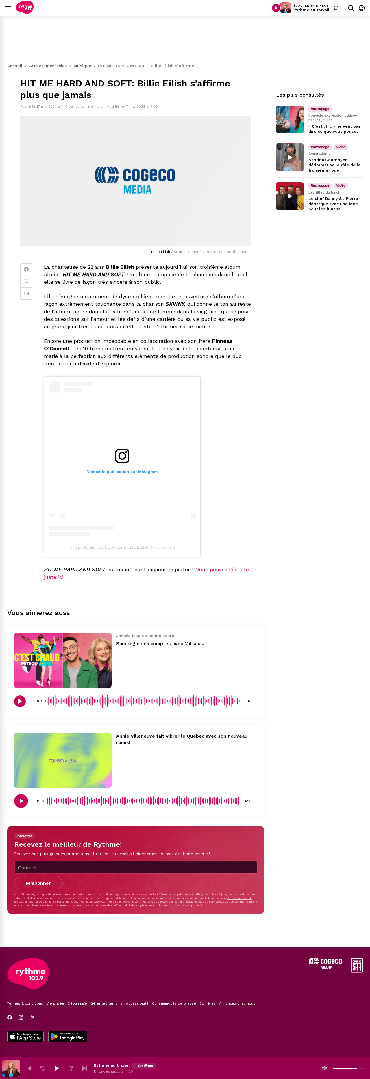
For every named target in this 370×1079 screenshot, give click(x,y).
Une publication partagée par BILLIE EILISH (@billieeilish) (122, 547)
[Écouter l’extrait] (20, 701)
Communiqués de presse (174, 1003)
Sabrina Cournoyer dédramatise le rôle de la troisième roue (334, 164)
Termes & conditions (25, 1003)
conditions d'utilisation (169, 905)
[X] (32, 1017)
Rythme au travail (311, 10)
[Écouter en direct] (276, 7)
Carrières (207, 1003)
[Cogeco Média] (325, 967)
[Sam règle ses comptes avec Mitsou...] (63, 660)
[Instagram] (21, 1017)
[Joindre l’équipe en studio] (336, 7)
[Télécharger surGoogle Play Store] (67, 1037)
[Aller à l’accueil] (25, 12)
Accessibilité (137, 1003)
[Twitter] (26, 281)
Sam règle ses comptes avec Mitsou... (160, 643)
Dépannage (77, 1003)
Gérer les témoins (106, 1003)
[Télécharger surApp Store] (25, 1037)
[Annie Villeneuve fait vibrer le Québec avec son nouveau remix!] (63, 760)
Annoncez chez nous (237, 1003)
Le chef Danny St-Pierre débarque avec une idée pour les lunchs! (333, 203)
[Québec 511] (357, 971)
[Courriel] (26, 294)
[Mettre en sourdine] (324, 1068)
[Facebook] (26, 269)
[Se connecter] (361, 8)
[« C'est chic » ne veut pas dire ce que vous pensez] (290, 119)
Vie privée (55, 1003)
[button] (29, 1068)
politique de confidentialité (112, 905)
